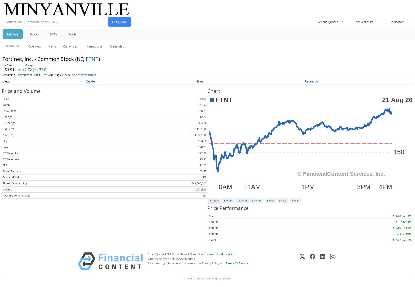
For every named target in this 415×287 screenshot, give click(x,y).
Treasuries (116, 46)
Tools (72, 34)
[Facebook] (312, 261)
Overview (34, 46)
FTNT (92, 58)
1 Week (228, 200)
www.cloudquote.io (221, 254)
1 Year (270, 200)
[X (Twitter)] (302, 261)
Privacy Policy (210, 263)
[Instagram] (332, 261)
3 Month (257, 200)
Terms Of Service (237, 263)
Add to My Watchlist (84, 75)
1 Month (242, 200)
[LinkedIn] (322, 261)
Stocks (34, 34)
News (52, 46)
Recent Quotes (327, 22)
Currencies (70, 46)
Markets (12, 34)
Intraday (214, 200)
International (93, 46)
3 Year (282, 200)
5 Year (295, 200)
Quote (90, 81)
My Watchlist (365, 22)
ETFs (53, 34)
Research (311, 81)
